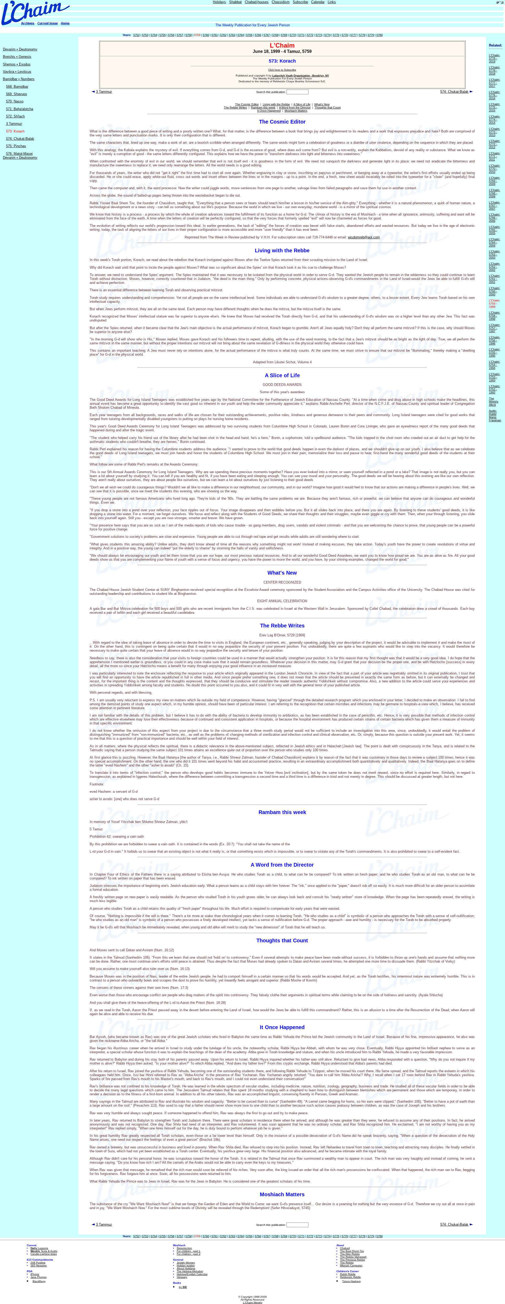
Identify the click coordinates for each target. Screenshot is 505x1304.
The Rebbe (347, 1262)
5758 (188, 35)
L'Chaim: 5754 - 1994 (494, 365)
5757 (180, 35)
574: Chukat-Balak (20, 139)
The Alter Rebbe (350, 1253)
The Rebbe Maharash (353, 1256)
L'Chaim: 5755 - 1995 (494, 352)
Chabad (345, 1248)
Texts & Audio (44, 1251)
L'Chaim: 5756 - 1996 (494, 340)
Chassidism (281, 2)
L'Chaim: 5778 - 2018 (494, 70)
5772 (310, 35)
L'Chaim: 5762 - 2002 (494, 267)
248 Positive (38, 1262)
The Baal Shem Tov (352, 1251)
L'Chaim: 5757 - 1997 (494, 328)
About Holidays (186, 1268)
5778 (362, 35)
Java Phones (39, 1277)
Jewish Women (186, 1262)
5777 (353, 35)
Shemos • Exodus (17, 64)
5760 (206, 35)
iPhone (35, 1274)
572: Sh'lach (15, 116)
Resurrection (184, 1248)
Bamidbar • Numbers (18, 79)
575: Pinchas (16, 146)
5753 (145, 35)
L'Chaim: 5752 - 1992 (494, 389)
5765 (249, 35)
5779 (371, 35)
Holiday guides (186, 1265)
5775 (336, 35)
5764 (241, 35)
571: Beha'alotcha (19, 109)
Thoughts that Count (328, 107)
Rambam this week (263, 107)
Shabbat (235, 2)
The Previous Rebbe (352, 1259)
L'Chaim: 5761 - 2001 (494, 279)
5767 (267, 35)
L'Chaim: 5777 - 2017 (494, 83)
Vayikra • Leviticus (17, 72)
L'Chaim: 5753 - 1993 (494, 377)
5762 (223, 35)
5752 (136, 35)
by (183, 1287)
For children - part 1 (188, 1251)
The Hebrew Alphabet (190, 1271)
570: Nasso (14, 101)
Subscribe (300, 2)
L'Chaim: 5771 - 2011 (494, 156)
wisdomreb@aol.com (364, 237)
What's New (322, 104)
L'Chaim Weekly (252, 1302)
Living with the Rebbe (276, 104)
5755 (162, 35)
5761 (214, 35)
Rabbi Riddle (348, 1274)
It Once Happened (269, 110)
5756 (171, 35)
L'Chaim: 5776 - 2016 (494, 95)
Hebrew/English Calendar (192, 1274)
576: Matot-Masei (19, 154)
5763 (232, 35)
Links (332, 2)
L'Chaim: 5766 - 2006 (494, 217)
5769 (284, 35)
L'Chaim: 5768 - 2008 (494, 193)
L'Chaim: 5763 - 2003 (494, 254)
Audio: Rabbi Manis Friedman (495, 415)
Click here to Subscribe (282, 69)
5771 (301, 35)
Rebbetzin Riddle (350, 1277)
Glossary (182, 1277)
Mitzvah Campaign (351, 1265)
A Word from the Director (295, 107)
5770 (293, 35)
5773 (319, 35)
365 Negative (39, 1265)
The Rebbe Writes (235, 107)
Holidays (219, 2)
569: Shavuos (16, 94)
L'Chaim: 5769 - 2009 (494, 181)
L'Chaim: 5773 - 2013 (494, 132)
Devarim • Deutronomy (20, 49)
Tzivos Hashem (351, 1281)
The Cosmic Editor (247, 104)
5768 (275, 35)
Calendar (318, 2)
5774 (327, 35)
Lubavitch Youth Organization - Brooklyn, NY (300, 75)
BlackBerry (39, 1281)
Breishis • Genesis (17, 57)
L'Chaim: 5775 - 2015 (494, 107)
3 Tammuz (14, 124)
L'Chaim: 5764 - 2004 (494, 242)
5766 (258, 35)
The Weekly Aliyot (493, 401)
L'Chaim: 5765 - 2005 (494, 230)
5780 (379, 35)
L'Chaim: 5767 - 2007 (494, 205)
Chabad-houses (257, 2)
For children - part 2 (188, 1253)
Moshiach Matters (296, 110)
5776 (345, 35)
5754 (154, 35)
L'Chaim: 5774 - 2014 (494, 119)
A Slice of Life (302, 104)
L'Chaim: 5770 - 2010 (494, 168)
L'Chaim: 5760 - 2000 (494, 291)
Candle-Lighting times (44, 1253)
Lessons (39, 1248)
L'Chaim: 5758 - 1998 (494, 315)
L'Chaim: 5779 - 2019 (494, 58)
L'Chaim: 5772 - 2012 (494, 144)
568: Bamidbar (17, 87)
